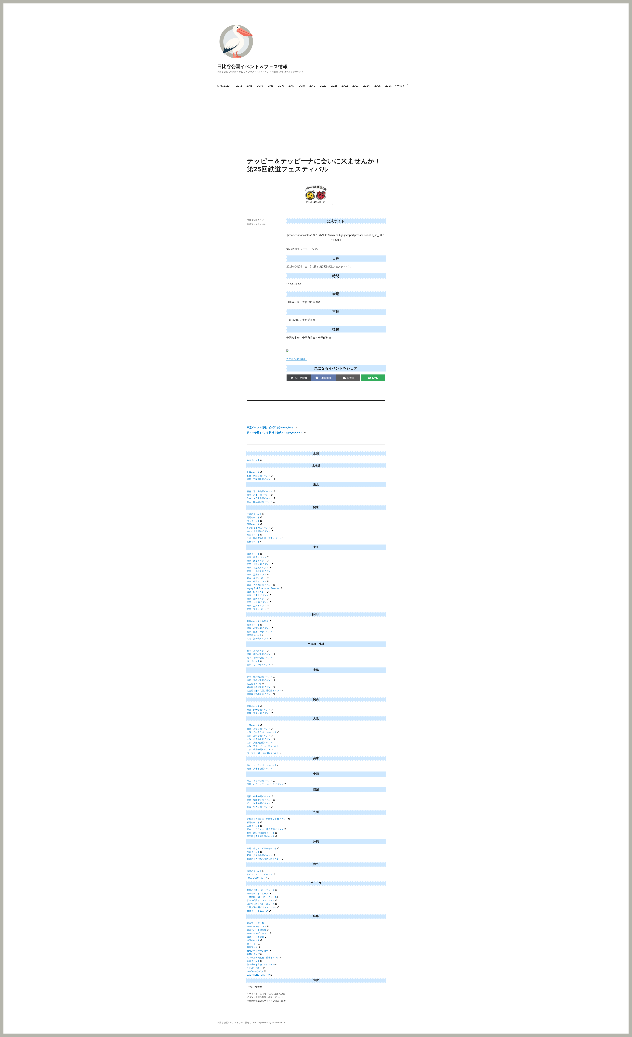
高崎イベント (253, 517)
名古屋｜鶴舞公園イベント (260, 694)
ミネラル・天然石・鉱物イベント (263, 957)
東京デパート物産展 (256, 930)
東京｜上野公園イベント (258, 564)
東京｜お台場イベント (257, 602)
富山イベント (253, 661)
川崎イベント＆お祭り (257, 621)
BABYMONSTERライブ (258, 975)
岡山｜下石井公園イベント (260, 781)
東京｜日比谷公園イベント (260, 571)
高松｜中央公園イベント (258, 796)
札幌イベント (253, 472)
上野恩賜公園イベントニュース (262, 897)
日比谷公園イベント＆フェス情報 (252, 66)
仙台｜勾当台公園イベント (260, 498)
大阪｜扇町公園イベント (258, 735)
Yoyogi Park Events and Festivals (263, 588)
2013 (249, 85)
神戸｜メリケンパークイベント (262, 765)
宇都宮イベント (254, 514)
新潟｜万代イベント (256, 651)
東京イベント (253, 554)
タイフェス (252, 944)
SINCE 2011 (224, 85)
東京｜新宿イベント (256, 578)
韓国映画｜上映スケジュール (261, 964)
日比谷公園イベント (256, 219)
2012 (239, 85)
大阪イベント (253, 725)
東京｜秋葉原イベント (257, 567)
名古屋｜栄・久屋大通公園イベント (264, 690)
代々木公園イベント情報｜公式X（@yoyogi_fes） (275, 432)
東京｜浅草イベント (256, 560)
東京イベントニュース (257, 893)
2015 (270, 85)
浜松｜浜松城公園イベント (260, 680)
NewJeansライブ (255, 971)
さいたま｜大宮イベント (258, 528)
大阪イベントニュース (257, 911)
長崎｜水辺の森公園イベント (261, 833)
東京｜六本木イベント (257, 595)
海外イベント (253, 940)
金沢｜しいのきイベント (258, 664)
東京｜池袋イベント (256, 574)
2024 (366, 85)
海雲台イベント (254, 871)
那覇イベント (253, 852)
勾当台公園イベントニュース (261, 890)
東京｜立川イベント (256, 609)
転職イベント (253, 961)
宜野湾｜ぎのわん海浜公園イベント (264, 859)
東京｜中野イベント (256, 581)
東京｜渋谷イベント (256, 592)
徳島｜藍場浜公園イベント (260, 800)
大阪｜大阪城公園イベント (260, 742)
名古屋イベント (254, 683)
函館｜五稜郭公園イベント (260, 479)
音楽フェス (252, 947)
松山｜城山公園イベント (258, 803)
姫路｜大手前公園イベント (260, 768)
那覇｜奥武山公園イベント (260, 855)
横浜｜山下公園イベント (258, 628)
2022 (345, 85)
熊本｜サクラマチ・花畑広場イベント (265, 829)
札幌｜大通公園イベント (258, 476)
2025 (377, 85)
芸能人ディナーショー (257, 950)
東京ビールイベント (256, 926)
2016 (281, 85)
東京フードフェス (255, 923)
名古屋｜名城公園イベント (260, 687)
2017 (291, 85)
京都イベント (253, 706)
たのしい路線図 (295, 359)
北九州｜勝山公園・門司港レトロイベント (267, 819)
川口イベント (253, 534)
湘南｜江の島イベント (257, 638)
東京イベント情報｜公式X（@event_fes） (271, 427)
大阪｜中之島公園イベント (260, 739)
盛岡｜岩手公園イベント (258, 495)
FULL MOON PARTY (257, 878)
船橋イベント (253, 541)
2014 (260, 85)
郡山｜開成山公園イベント (260, 502)
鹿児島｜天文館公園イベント (261, 836)
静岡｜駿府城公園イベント (260, 677)
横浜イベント (253, 625)
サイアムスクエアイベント (260, 874)
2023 (355, 85)
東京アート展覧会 (255, 937)
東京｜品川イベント (256, 605)
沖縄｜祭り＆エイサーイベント (262, 848)
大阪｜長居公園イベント (258, 749)
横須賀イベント (254, 635)
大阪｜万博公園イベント (258, 729)
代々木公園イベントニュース (261, 900)
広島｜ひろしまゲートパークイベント (265, 784)
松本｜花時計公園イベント (260, 657)
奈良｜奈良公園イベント (258, 713)
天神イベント (253, 826)
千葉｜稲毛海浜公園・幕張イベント (264, 538)
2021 (334, 85)
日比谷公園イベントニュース (261, 904)
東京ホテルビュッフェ (257, 933)
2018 (302, 85)
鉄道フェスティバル (256, 224)
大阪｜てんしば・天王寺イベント (263, 746)
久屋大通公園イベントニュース (262, 907)
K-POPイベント (254, 968)
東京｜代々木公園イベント (260, 585)
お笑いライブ (253, 954)
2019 (312, 85)
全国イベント (253, 460)
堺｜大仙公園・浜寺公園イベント (263, 753)
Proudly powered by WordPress (267, 1022)
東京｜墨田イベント (256, 557)
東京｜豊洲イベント (256, 599)
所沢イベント (253, 524)
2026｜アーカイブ (396, 85)
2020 (323, 85)
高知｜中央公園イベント (258, 807)
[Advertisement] (316, 114)
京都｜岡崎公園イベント (258, 709)
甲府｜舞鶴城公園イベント (260, 654)
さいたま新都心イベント (258, 531)
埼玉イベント (253, 521)
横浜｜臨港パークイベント (260, 631)
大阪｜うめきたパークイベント (262, 732)
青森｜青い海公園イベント (260, 491)
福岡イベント (253, 822)
